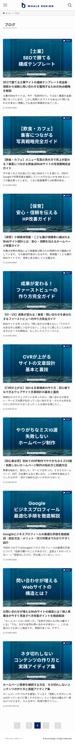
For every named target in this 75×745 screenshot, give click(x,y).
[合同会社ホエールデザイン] (37, 5)
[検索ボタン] (70, 5)
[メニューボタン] (5, 5)
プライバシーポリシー (13, 738)
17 (58, 725)
